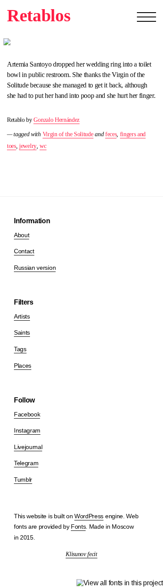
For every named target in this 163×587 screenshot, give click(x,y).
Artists (22, 316)
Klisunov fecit (81, 554)
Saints (22, 332)
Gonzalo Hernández (56, 120)
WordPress (88, 516)
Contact (24, 251)
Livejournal (28, 446)
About (21, 234)
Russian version (35, 267)
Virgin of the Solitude (68, 134)
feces (110, 134)
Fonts (78, 526)
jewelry (28, 146)
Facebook (27, 414)
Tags (20, 348)
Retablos (38, 15)
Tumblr (23, 479)
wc (43, 146)
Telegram (26, 463)
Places (22, 365)
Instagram (27, 430)
